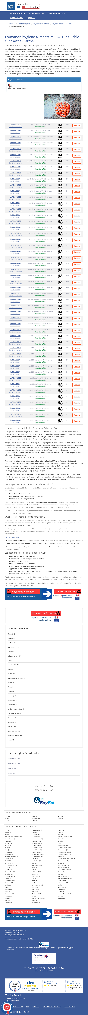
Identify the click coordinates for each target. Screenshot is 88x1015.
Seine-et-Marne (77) (63, 865)
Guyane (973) (35, 832)
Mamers (60, 818)
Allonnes (7, 816)
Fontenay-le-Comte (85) (15, 735)
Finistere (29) (8, 896)
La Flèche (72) (12, 727)
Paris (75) (60, 843)
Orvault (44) (11, 682)
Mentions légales (16, 1007)
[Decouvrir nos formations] (44, 615)
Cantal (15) (8, 860)
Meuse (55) (35, 900)
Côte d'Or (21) (9, 874)
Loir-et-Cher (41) (36, 876)
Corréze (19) (8, 869)
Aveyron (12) (8, 852)
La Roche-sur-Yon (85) (14, 656)
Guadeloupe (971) (37, 830)
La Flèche (34, 820)
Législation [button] (31, 18)
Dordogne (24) (9, 882)
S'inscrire (77, 125)
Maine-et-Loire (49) (14, 763)
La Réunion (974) (36, 871)
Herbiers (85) (12, 722)
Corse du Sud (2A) (10, 871)
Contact (36, 1007)
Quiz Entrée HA (15, 1012)
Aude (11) (7, 850)
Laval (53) (10, 660)
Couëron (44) (12, 696)
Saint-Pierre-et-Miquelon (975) (66, 858)
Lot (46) (34, 882)
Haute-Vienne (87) (37, 850)
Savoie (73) (61, 863)
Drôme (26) (8, 887)
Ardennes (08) (9, 843)
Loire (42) (34, 878)
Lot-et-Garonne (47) (37, 885)
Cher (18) (7, 867)
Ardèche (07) (8, 841)
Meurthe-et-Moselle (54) (38, 898)
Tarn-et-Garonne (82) (64, 876)
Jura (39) (34, 869)
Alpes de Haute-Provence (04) (13, 836)
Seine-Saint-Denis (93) (64, 869)
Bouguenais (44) (12, 700)
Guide (26, 1012)
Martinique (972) (36, 893)
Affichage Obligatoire (12, 932)
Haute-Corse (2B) (36, 836)
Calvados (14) (9, 858)
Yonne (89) (61, 896)
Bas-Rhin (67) (9, 854)
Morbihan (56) (36, 902)
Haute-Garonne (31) (37, 839)
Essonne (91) (8, 889)
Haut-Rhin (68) (36, 834)
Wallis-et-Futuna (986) (64, 893)
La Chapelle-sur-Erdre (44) (16, 709)
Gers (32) (7, 900)
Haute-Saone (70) (36, 845)
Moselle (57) (61, 830)
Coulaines (34, 816)
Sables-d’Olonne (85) (14, 731)
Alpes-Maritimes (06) (11, 839)
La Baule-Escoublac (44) (15, 713)
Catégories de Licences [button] (56, 13)
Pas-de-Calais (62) (63, 845)
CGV (27, 1007)
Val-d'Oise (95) (62, 880)
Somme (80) (61, 871)
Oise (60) (60, 839)
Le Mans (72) (11, 643)
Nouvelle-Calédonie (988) (65, 836)
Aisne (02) (8, 832)
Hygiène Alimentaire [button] (17, 13)
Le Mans (60, 816)
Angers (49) (11, 638)
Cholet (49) (11, 651)
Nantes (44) (11, 634)
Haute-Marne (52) (37, 843)
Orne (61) (60, 841)
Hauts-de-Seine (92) (37, 856)
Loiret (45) (34, 880)
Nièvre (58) (61, 832)
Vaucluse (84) (62, 887)
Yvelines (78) (61, 898)
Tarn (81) (60, 874)
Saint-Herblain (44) (13, 665)
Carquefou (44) (12, 704)
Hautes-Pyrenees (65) (37, 854)
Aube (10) (7, 847)
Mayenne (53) (12, 768)
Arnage (7, 818)
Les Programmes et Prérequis (14, 934)
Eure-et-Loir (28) (9, 893)
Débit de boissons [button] (16, 18)
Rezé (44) (10, 669)
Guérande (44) (12, 718)
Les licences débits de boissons (15, 930)
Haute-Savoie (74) (37, 847)
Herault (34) (35, 858)
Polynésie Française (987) (65, 847)
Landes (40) (35, 874)
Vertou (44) (11, 687)
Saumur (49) (11, 674)
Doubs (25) (8, 885)
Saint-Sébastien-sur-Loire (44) (17, 678)
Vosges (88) (61, 891)
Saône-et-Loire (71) (63, 860)
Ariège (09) (8, 845)
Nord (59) (60, 834)
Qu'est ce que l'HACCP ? (14, 537)
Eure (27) (7, 891)
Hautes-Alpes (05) (37, 852)
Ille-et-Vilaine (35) (36, 860)
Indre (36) (34, 863)
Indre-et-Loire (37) (37, 865)
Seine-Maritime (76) (63, 867)
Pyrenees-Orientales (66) (65, 854)
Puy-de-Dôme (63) (63, 850)
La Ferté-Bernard (36, 818)
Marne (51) (35, 891)
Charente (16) (9, 863)
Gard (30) (7, 898)
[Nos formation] (44, 594)
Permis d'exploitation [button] (36, 13)
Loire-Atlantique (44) (14, 759)
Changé (7, 820)
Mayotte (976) (35, 896)
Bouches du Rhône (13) (11, 856)
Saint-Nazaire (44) (13, 647)
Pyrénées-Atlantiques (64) (65, 852)
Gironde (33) (8, 902)
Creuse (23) (8, 878)
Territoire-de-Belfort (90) (65, 878)
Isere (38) (34, 867)
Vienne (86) (61, 889)
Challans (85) (11, 691)
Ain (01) (7, 830)
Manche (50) (35, 889)
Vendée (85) (11, 773)
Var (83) (60, 885)
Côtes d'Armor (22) (10, 876)
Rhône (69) (61, 856)
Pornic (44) (11, 740)
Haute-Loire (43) (36, 841)
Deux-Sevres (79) (9, 880)
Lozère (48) (35, 887)
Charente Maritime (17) (11, 865)
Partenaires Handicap (51, 1007)
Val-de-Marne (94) (63, 882)
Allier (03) (7, 834)
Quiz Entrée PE (69, 1007)
